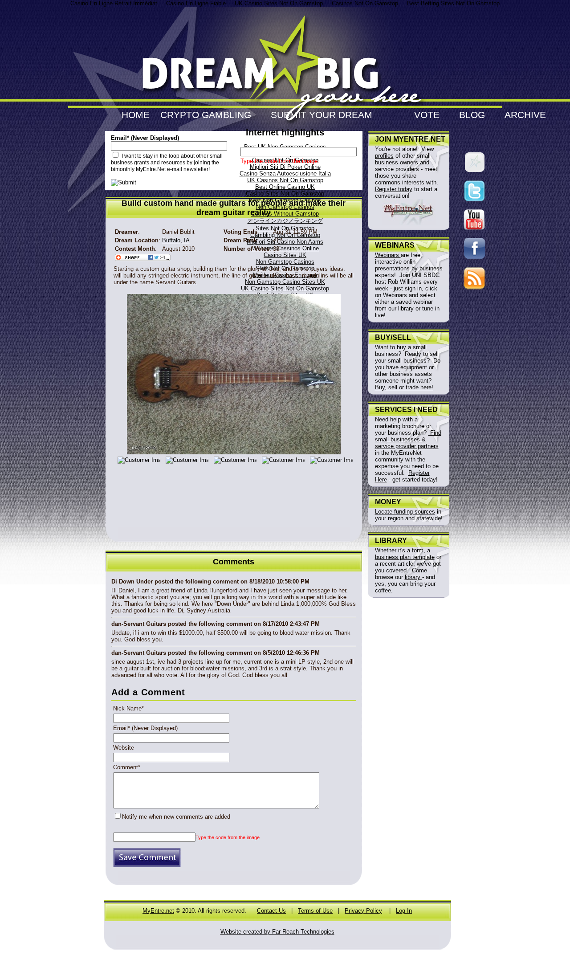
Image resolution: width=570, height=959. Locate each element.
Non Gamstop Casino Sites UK (285, 281)
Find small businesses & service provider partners (408, 439)
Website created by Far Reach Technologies (277, 931)
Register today (393, 189)
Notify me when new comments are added (176, 816)
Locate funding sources (405, 511)
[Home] (285, 102)
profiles (384, 155)
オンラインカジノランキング (285, 220)
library (413, 577)
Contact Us (271, 910)
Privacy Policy (363, 910)
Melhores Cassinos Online (285, 248)
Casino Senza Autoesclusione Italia (285, 173)
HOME (136, 115)
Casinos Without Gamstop (285, 213)
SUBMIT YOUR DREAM (321, 115)
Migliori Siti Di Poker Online (285, 166)
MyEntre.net (158, 910)
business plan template (405, 557)
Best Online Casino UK (285, 187)
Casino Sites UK (285, 255)
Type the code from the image (227, 837)
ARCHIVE (525, 115)
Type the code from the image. (279, 161)
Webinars (388, 255)
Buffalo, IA (176, 240)
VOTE (427, 115)
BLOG (472, 115)
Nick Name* (128, 708)
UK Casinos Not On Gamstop (285, 180)
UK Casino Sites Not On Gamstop (285, 288)
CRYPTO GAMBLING (205, 115)
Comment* (126, 767)
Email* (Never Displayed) (145, 728)
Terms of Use (315, 910)
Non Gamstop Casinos (285, 261)
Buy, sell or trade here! (404, 387)
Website (123, 747)
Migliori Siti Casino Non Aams (285, 241)
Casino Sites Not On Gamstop (285, 193)
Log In (404, 910)
